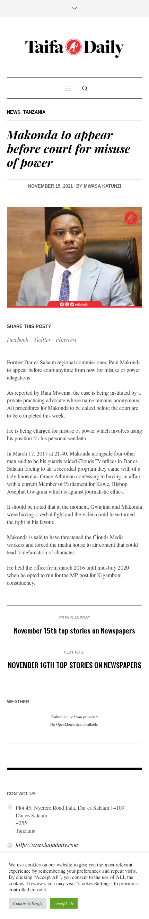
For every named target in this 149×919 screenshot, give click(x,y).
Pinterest (66, 339)
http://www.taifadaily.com (47, 844)
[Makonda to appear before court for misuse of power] (74, 256)
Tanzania (34, 112)
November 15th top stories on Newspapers (74, 630)
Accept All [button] (63, 903)
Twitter (42, 339)
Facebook (17, 339)
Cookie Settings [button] (27, 903)
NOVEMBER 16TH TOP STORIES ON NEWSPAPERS (74, 664)
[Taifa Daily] (74, 47)
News (13, 112)
